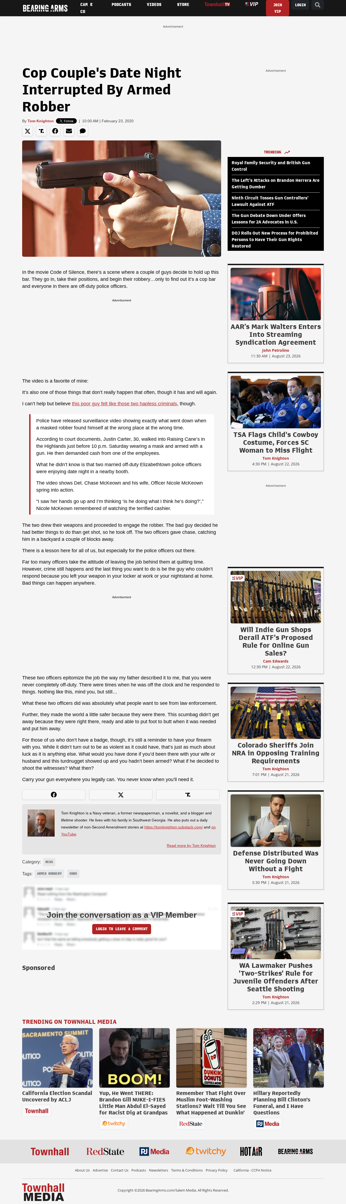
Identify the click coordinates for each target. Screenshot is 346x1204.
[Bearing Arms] (45, 8)
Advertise (100, 1170)
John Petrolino (275, 350)
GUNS (73, 873)
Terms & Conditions (187, 1170)
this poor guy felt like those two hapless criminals (124, 403)
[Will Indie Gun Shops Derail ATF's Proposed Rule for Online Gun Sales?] (276, 597)
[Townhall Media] (43, 1191)
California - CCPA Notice (252, 1170)
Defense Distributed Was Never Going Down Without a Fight (275, 861)
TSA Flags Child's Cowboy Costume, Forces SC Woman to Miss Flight (275, 442)
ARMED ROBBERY (49, 873)
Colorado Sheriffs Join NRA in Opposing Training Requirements (276, 753)
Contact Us (119, 1170)
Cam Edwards (275, 661)
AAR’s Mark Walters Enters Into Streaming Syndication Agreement (276, 334)
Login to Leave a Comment (122, 929)
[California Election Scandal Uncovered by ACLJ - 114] (57, 1058)
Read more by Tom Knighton (191, 845)
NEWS (49, 862)
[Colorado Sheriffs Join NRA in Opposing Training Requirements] (276, 712)
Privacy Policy (217, 1170)
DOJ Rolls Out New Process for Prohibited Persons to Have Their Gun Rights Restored (275, 239)
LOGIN (300, 5)
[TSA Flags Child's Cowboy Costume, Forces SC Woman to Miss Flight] (276, 402)
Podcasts (138, 1170)
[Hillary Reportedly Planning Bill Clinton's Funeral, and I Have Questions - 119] (288, 1058)
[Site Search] (317, 5)
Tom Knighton (41, 121)
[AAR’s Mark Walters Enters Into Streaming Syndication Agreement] (276, 294)
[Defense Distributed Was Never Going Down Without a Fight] (276, 820)
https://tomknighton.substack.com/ (173, 827)
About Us (82, 1170)
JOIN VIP (277, 8)
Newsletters (158, 1170)
